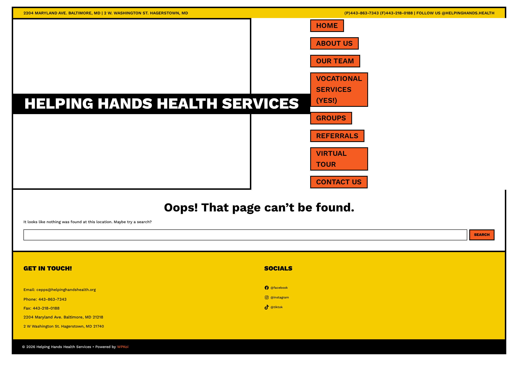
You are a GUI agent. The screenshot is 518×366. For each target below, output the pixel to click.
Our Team (335, 61)
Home (327, 25)
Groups (331, 118)
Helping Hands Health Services (161, 103)
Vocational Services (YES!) (339, 89)
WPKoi (122, 347)
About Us (334, 43)
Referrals (337, 136)
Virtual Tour (331, 159)
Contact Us (339, 182)
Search (482, 234)
